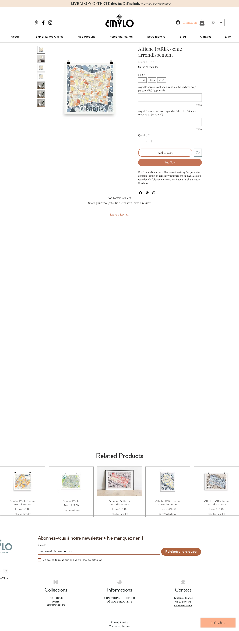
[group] (119, 492)
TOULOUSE (56, 598)
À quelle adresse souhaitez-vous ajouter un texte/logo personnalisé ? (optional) (167, 88)
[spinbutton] (146, 141)
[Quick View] (22, 481)
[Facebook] (43, 22)
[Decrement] (141, 141)
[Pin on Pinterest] (147, 193)
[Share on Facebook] (140, 193)
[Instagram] (50, 22)
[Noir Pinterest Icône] (36, 22)
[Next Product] (234, 492)
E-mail (42, 544)
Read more (144, 183)
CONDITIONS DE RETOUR (119, 598)
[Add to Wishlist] (198, 153)
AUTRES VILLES (56, 605)
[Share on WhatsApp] (154, 193)
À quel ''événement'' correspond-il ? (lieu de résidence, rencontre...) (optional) (167, 112)
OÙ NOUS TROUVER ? (119, 601)
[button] (202, 22)
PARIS (55, 601)
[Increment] (151, 141)
